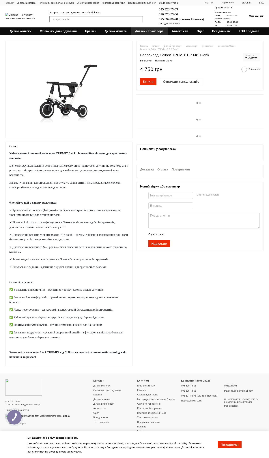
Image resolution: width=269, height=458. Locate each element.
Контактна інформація (113, 3)
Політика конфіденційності (142, 3)
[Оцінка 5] (194, 234)
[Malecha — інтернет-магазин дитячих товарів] (23, 387)
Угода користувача (168, 3)
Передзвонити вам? (169, 23)
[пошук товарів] (140, 19)
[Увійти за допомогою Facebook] (223, 195)
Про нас (141, 426)
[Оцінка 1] (170, 234)
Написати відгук (163, 61)
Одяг (200, 31)
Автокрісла (180, 31)
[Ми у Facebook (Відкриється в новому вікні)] (185, 2)
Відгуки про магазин (148, 422)
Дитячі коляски (20, 31)
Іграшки (90, 31)
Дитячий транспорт (149, 31)
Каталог (9, 3)
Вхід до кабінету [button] (146, 385)
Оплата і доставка (26, 3)
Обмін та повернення (88, 3)
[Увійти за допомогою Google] (229, 195)
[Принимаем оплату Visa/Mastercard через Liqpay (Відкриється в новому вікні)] (43, 416)
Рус (211, 3)
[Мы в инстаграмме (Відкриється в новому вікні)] (194, 2)
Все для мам (221, 31)
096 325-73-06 (168, 14)
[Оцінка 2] (176, 234)
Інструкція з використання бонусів (56, 3)
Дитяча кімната (116, 31)
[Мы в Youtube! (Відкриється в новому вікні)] (190, 2)
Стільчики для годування (58, 31)
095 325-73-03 (168, 9)
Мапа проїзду (231, 406)
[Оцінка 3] (182, 234)
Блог (140, 431)
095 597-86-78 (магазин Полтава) (181, 19)
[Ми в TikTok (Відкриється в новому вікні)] (198, 2)
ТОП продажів (249, 31)
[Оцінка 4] (188, 234)
